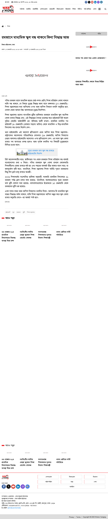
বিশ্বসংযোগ (60, 9)
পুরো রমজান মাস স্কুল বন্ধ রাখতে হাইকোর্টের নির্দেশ (41, 152)
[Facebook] (86, 2)
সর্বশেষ (22, 9)
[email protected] (14, 508)
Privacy (71, 517)
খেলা (94, 9)
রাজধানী (52, 9)
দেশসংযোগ (43, 9)
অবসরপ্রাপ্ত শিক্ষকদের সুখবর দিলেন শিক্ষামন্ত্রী (44, 235)
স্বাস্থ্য (72, 482)
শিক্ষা (74, 9)
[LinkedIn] (95, 2)
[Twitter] (89, 2)
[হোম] (3, 26)
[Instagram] (98, 2)
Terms (78, 517)
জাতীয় (28, 9)
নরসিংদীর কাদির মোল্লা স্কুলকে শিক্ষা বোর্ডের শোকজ (27, 235)
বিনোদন (68, 9)
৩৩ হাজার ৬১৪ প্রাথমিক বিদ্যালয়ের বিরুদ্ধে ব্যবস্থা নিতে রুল (9, 236)
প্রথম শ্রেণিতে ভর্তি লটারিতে (63, 233)
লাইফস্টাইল (48, 482)
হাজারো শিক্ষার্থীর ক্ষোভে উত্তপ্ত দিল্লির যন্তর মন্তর (90, 83)
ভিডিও (80, 9)
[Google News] (101, 2)
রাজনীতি (35, 9)
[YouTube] (92, 2)
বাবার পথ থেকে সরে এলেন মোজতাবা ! (91, 58)
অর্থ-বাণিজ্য (87, 9)
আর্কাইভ (72, 487)
